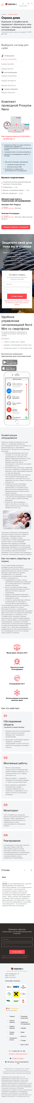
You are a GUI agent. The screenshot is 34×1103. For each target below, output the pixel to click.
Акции (22, 1032)
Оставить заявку (17, 296)
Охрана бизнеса (12, 1021)
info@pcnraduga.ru (18, 1058)
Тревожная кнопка (13, 1039)
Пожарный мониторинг (24, 1017)
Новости (23, 1036)
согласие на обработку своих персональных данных (18, 302)
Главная (3, 14)
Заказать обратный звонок (18, 1054)
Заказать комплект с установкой (16, 227)
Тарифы (23, 1028)
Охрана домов (11, 1033)
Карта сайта (25, 1044)
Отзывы (23, 1040)
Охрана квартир (12, 1027)
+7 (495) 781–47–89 (18, 1051)
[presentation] (24, 870)
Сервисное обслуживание (25, 1023)
